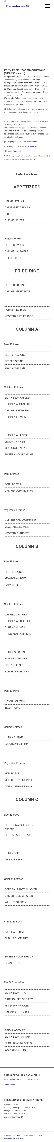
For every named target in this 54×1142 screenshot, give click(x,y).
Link (19, 151)
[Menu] (46, 6)
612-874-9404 (30, 146)
